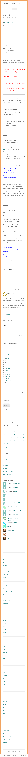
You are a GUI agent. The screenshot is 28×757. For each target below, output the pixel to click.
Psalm (4, 716)
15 (23, 434)
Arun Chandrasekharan (12, 518)
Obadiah (5, 704)
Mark (4, 687)
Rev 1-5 (8, 376)
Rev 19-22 (8, 382)
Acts (4, 594)
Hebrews (5, 640)
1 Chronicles (6, 551)
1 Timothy (8, 356)
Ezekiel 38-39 (17, 510)
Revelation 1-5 (6, 468)
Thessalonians (6, 730)
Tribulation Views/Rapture (9, 474)
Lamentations (6, 675)
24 (7, 440)
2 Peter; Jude (9, 370)
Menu (14, 9)
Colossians (5, 603)
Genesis (5, 632)
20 (17, 437)
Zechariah (5, 742)
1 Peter (8, 360)
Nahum (4, 695)
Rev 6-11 (8, 378)
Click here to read (8, 20)
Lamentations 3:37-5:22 (21, 283)
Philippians (9, 354)
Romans (5, 722)
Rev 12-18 (8, 380)
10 (7, 434)
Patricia (14, 17)
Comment (21, 335)
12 (14, 434)
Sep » (7, 447)
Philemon (5, 707)
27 (17, 440)
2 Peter (4, 580)
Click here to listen (9, 22)
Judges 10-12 (17, 502)
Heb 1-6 (8, 362)
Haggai (4, 638)
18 (11, 437)
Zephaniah (5, 745)
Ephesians (8, 352)
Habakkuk (5, 635)
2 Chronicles (6, 571)
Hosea (4, 643)
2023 (4, 457)
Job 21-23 (16, 491)
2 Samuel (5, 583)
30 (4, 443)
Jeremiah (10, 276)
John (4, 661)
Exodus (4, 620)
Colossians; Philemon (11, 350)
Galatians (5, 629)
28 (20, 440)
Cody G (8, 526)
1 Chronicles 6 (17, 499)
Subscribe (6, 405)
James (4, 649)
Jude (4, 669)
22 (23, 437)
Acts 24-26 (8, 345)
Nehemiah (5, 698)
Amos (4, 597)
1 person (8, 314)
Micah (4, 693)
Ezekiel (4, 623)
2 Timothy (8, 368)
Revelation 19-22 (7, 459)
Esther (4, 617)
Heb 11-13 (8, 366)
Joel (4, 658)
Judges (4, 672)
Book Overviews (6, 600)
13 (17, 434)
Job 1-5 (13, 526)
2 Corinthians (6, 574)
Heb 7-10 (8, 364)
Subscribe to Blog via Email (10, 390)
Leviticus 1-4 (17, 487)
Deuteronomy (6, 609)
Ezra (4, 626)
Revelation (5, 719)
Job (3, 655)
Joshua (4, 667)
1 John (7, 372)
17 (7, 437)
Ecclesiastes (6, 611)
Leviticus (5, 678)
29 (23, 440)
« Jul (4, 447)
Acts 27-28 (8, 348)
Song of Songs (6, 727)
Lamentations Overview (7, 283)
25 (11, 440)
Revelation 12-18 (6, 462)
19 (14, 437)
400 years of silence (7, 591)
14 (20, 434)
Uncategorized (6, 739)
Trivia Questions (7, 736)
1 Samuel (5, 565)
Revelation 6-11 (6, 465)
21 (20, 437)
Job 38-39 (15, 522)
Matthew (5, 690)
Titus (7, 358)
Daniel (4, 606)
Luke (4, 681)
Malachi (4, 684)
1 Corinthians (6, 554)
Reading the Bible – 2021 (14, 3)
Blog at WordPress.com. (14, 751)
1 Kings (4, 559)
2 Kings (4, 577)
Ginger (8, 530)
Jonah (4, 664)
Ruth (4, 724)
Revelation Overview (8, 471)
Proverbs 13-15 (17, 514)
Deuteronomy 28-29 (11, 520)
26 (14, 440)
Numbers (5, 701)
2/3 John (8, 374)
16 (4, 437)
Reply (4, 317)
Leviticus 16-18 (17, 483)
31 (7, 443)
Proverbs (5, 713)
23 (4, 440)
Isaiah (4, 646)
